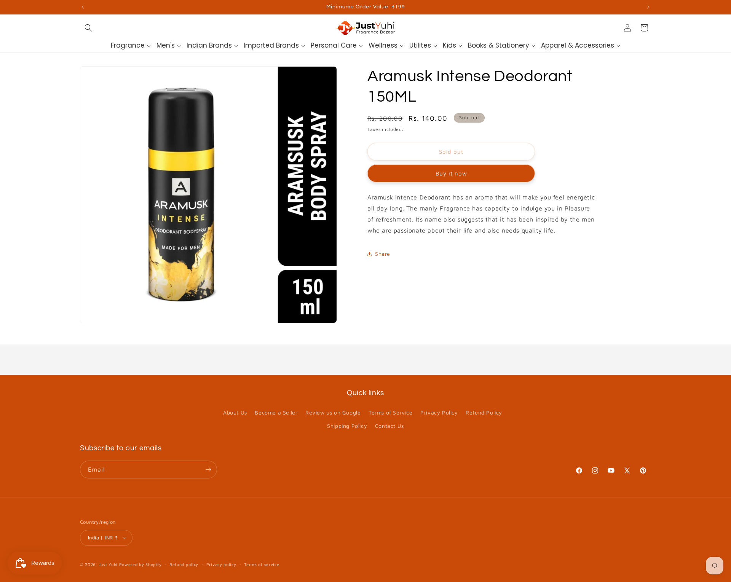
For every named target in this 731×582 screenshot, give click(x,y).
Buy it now (451, 174)
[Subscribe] (208, 469)
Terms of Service (391, 412)
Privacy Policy (439, 412)
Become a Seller (276, 412)
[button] (88, 27)
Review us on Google (333, 412)
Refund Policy (484, 412)
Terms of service (261, 564)
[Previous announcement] (82, 7)
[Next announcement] (648, 7)
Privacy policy (221, 564)
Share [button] (382, 253)
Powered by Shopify (140, 564)
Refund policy (183, 564)
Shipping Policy (347, 426)
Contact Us (389, 426)
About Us (235, 412)
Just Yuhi (109, 564)
